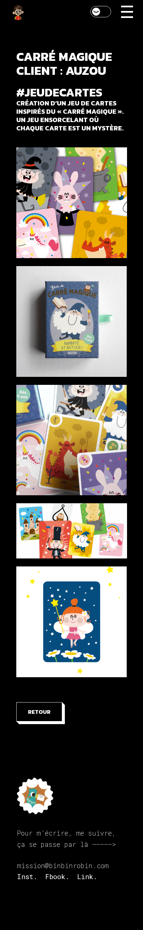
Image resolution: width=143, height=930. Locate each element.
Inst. (27, 876)
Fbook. (57, 876)
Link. (87, 876)
